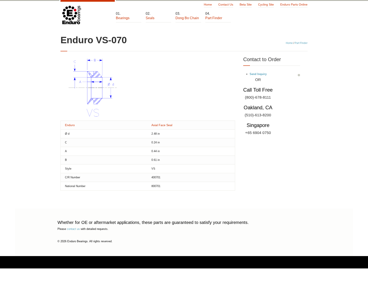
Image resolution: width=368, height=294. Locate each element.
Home (208, 4)
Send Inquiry (258, 74)
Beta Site (246, 4)
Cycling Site (266, 4)
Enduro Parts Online (294, 4)
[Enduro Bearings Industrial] (71, 15)
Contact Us (225, 4)
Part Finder (301, 43)
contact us (73, 229)
